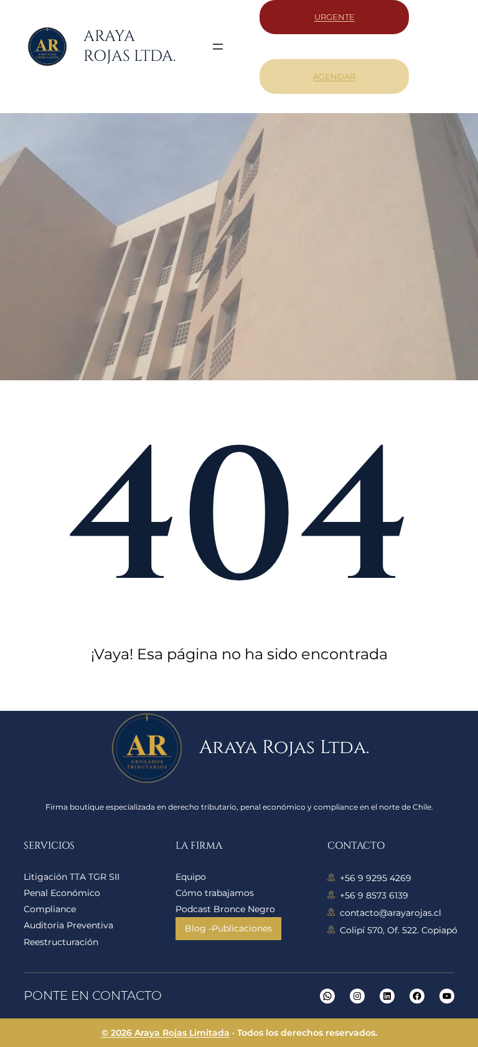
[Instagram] (357, 996)
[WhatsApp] (327, 996)
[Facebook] (417, 996)
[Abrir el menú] (218, 47)
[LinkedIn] (387, 996)
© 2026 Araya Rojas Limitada (165, 1032)
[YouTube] (446, 996)
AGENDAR (334, 76)
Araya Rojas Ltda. (129, 46)
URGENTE (334, 17)
